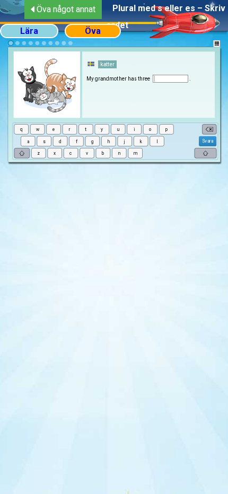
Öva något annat (66, 9)
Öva (93, 31)
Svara (207, 141)
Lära (29, 31)
